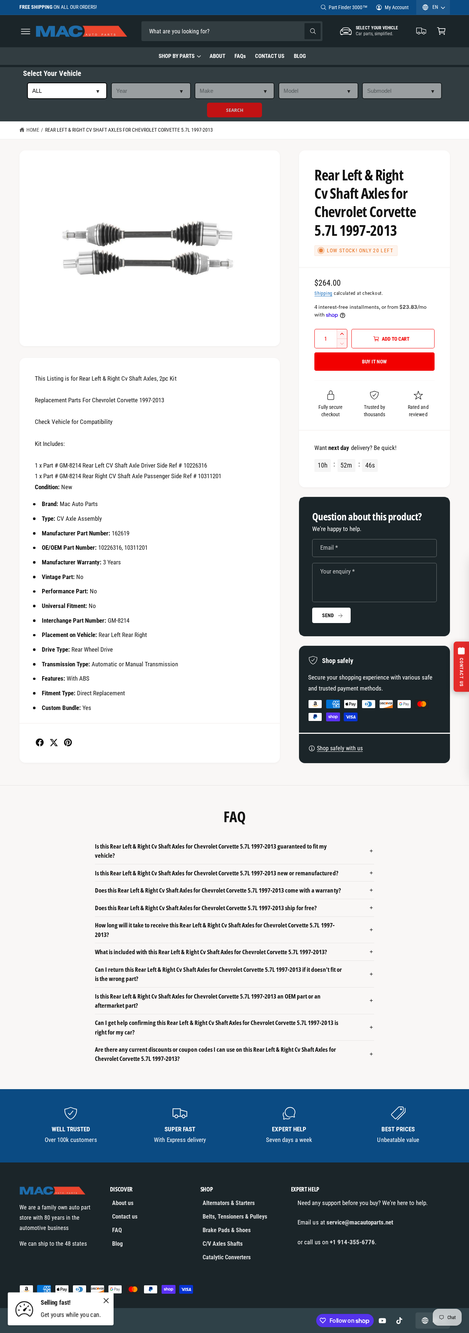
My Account (397, 7)
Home (32, 130)
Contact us (124, 1216)
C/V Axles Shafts (223, 1243)
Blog (117, 1243)
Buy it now (374, 362)
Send (327, 615)
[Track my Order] (421, 31)
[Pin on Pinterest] (68, 742)
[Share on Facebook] (40, 742)
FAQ (117, 1230)
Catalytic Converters (227, 1257)
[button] (25, 31)
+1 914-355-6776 (352, 1242)
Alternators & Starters (229, 1203)
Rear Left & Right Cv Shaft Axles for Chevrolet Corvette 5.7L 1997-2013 (129, 130)
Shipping (323, 293)
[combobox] (192, 31)
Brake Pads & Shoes (227, 1230)
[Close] (106, 1300)
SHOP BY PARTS (177, 56)
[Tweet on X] (54, 742)
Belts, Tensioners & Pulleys (235, 1216)
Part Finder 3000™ (348, 7)
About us (122, 1203)
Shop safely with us (340, 748)
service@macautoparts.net (359, 1222)
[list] (234, 1125)
